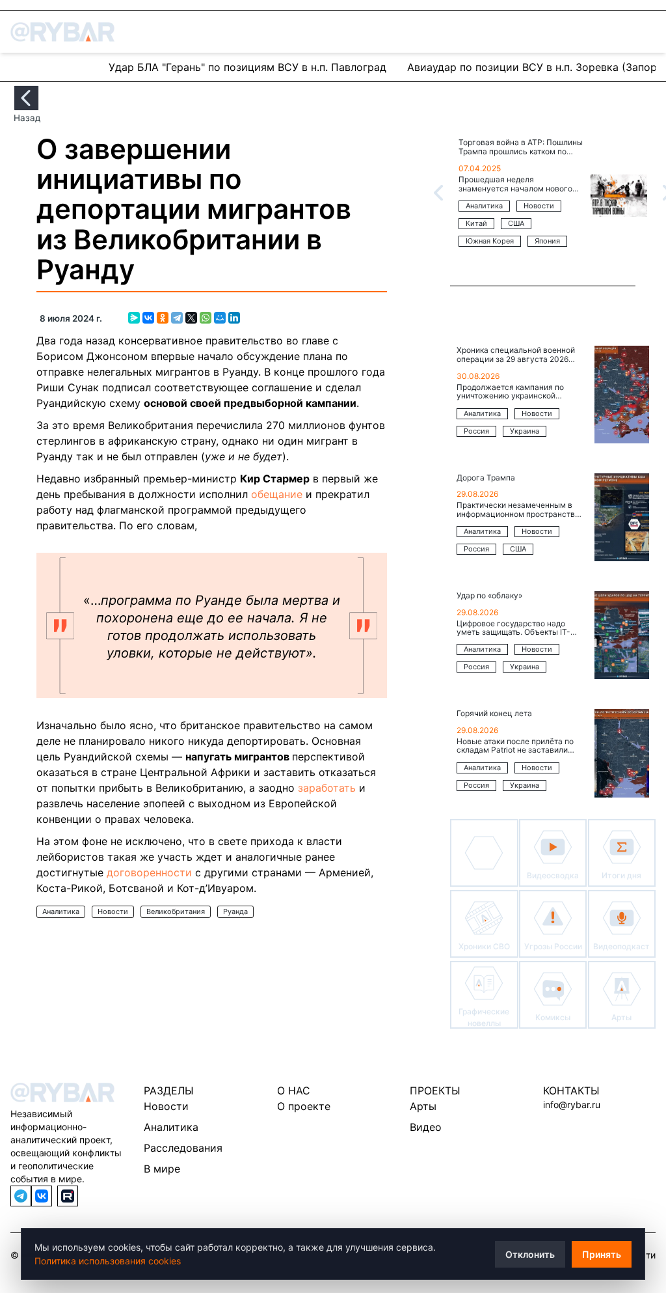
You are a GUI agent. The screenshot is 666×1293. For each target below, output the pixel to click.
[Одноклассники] (162, 318)
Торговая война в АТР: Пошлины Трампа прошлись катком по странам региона (521, 147)
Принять (601, 1254)
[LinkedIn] (234, 318)
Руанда (235, 911)
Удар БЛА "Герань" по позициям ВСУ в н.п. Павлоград (247, 67)
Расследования (183, 1147)
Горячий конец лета (494, 713)
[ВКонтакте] (148, 318)
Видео (426, 1126)
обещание (276, 494)
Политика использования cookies (107, 1260)
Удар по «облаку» (489, 595)
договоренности (149, 872)
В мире (162, 1168)
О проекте (303, 1106)
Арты (423, 1106)
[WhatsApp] (205, 318)
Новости (113, 911)
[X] (191, 318)
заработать (327, 787)
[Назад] (26, 98)
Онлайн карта (54, 66)
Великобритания (175, 911)
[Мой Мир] (220, 318)
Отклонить (530, 1254)
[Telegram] (177, 318)
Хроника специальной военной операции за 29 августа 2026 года (516, 355)
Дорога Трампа (486, 477)
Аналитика (60, 911)
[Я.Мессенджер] (134, 318)
